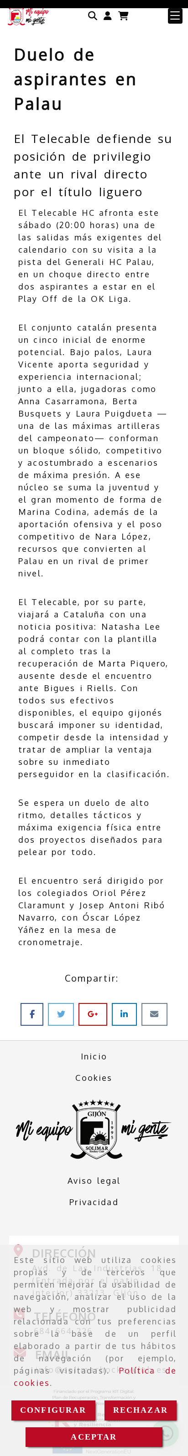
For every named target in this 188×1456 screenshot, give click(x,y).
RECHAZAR (140, 1410)
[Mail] (154, 1013)
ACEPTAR (94, 1436)
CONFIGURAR (53, 1410)
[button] (107, 16)
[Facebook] (34, 1013)
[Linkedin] (126, 1013)
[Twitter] (63, 1013)
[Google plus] (94, 1013)
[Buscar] (92, 16)
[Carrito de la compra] (123, 16)
